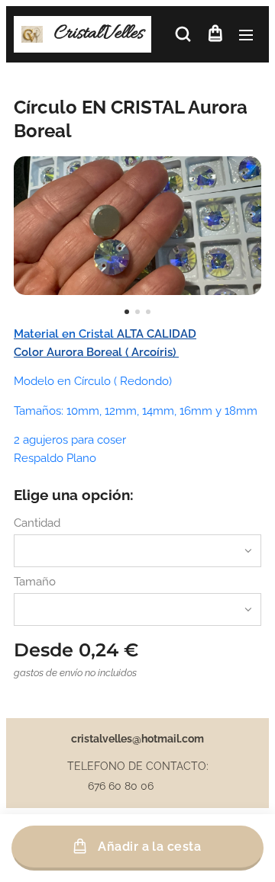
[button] (183, 34)
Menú (246, 34)
